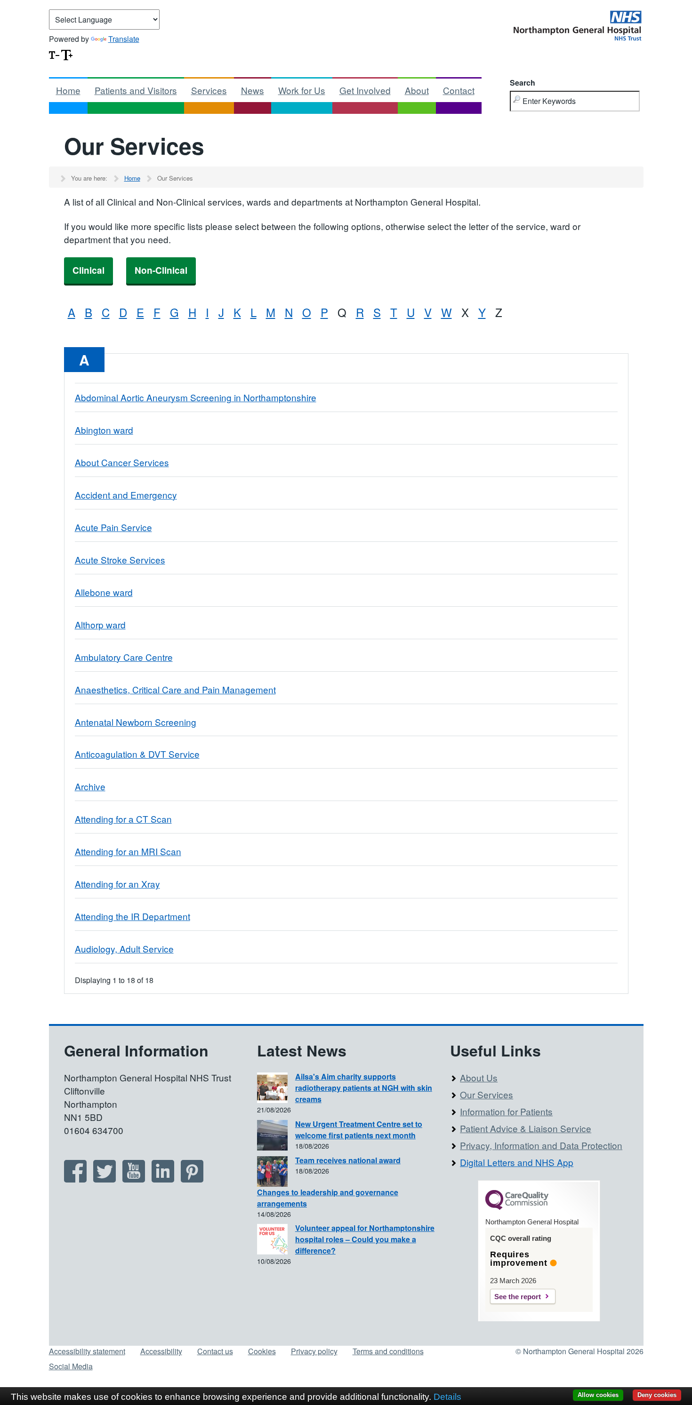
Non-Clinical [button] (161, 270)
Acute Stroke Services (120, 559)
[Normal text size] (54, 53)
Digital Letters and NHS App (516, 1162)
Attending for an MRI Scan (128, 851)
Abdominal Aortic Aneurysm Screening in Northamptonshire (195, 397)
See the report (517, 1297)
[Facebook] (75, 1179)
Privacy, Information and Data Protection (541, 1145)
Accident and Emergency (126, 494)
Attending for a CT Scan (123, 818)
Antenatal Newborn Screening (135, 721)
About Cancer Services (122, 462)
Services (209, 90)
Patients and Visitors (136, 90)
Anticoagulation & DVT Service (137, 753)
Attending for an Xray (117, 883)
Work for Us (301, 90)
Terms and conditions (388, 1351)
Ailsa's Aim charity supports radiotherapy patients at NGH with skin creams (363, 1087)
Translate (123, 38)
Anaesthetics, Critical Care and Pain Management (175, 689)
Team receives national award (348, 1160)
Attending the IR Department (132, 916)
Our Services (486, 1094)
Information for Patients (506, 1111)
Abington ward (104, 429)
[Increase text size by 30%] (66, 53)
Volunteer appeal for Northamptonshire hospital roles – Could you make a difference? (365, 1239)
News (252, 90)
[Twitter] (104, 1179)
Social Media (71, 1366)
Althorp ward (100, 624)
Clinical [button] (88, 270)
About (417, 90)
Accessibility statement (87, 1351)
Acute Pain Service (113, 527)
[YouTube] (133, 1179)
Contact (459, 90)
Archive (90, 786)
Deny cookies (656, 1394)
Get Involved (365, 90)
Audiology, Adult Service (124, 948)
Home (68, 90)
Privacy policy (314, 1351)
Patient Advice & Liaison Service (525, 1128)
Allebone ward (104, 592)
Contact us (215, 1351)
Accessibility (161, 1351)
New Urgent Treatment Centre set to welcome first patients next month (358, 1130)
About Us (479, 1077)
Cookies (262, 1351)
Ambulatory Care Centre (124, 657)
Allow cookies (598, 1394)
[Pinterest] (192, 1179)
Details (447, 1397)
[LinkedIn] (163, 1179)
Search (522, 82)
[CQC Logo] (516, 1207)
